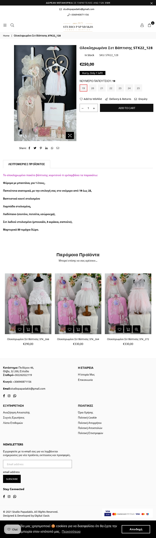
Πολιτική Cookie (87, 417)
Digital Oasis (42, 515)
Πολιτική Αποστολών (90, 428)
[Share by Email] (58, 148)
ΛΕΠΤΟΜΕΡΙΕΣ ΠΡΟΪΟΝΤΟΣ (26, 164)
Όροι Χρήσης (85, 412)
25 (138, 88)
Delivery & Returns (120, 99)
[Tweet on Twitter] (35, 148)
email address (11, 472)
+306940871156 (79, 14)
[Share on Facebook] (29, 148)
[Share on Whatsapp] (52, 148)
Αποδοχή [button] (136, 529)
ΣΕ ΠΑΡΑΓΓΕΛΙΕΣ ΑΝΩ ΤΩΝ (78, 2)
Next (149, 309)
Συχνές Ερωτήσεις (13, 417)
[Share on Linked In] (46, 148)
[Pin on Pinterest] (40, 148)
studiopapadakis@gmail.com (78, 9)
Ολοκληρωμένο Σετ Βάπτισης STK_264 (78, 339)
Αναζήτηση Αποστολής (16, 412)
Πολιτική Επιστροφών (90, 433)
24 (129, 88)
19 (83, 88)
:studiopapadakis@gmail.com (27, 388)
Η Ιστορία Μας (86, 374)
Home (6, 35)
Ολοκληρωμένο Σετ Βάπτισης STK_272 (128, 339)
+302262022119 (22, 375)
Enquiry (142, 99)
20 (92, 88)
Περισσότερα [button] (71, 531)
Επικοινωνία (85, 379)
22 (110, 88)
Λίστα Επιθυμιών (13, 422)
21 (101, 88)
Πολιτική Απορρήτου (90, 422)
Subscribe (12, 479)
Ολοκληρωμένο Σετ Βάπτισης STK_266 (28, 339)
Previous (6, 309)
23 (120, 88)
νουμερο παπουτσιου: (97, 81)
